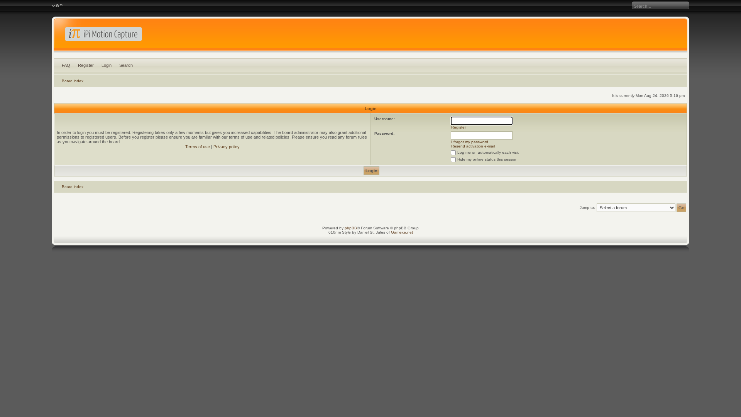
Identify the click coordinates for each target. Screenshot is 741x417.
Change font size (57, 5)
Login (107, 65)
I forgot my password (469, 142)
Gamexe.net (402, 232)
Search (126, 65)
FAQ (66, 65)
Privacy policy (226, 146)
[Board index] (370, 36)
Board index (72, 81)
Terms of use (197, 146)
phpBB (351, 228)
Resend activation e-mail (473, 146)
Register (86, 65)
